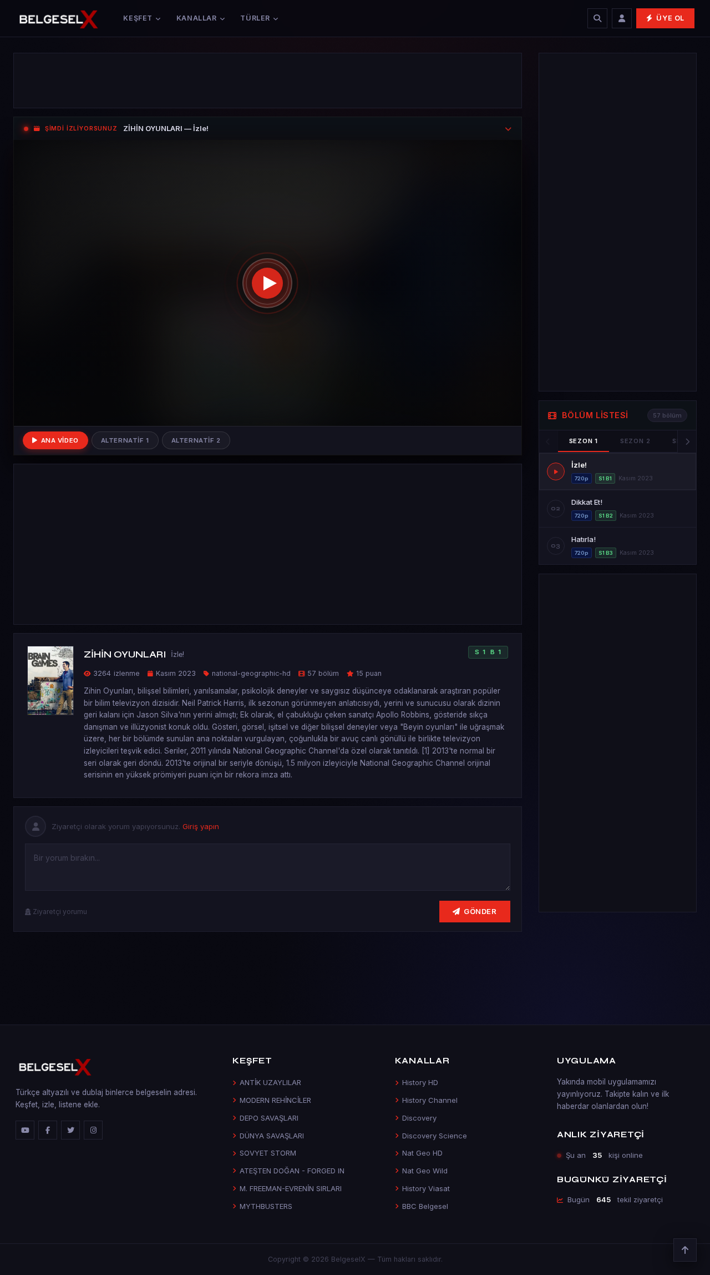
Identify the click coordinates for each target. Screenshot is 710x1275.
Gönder (480, 911)
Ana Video (60, 440)
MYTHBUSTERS (266, 1206)
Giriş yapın (200, 826)
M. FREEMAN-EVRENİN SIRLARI (291, 1188)
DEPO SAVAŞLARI (269, 1117)
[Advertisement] (267, 81)
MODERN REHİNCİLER (275, 1100)
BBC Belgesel (425, 1206)
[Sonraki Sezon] (686, 441)
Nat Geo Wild (425, 1170)
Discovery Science (434, 1135)
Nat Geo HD (422, 1152)
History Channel (430, 1100)
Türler (255, 18)
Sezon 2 (635, 441)
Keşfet (138, 18)
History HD (420, 1082)
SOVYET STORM (268, 1152)
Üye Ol (670, 18)
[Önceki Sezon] (548, 441)
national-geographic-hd (251, 673)
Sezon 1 (583, 441)
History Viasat (426, 1188)
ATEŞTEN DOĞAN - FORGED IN (292, 1170)
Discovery (419, 1117)
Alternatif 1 (125, 440)
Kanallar (196, 18)
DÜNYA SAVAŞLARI (272, 1135)
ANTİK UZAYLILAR (270, 1082)
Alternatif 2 (196, 440)
